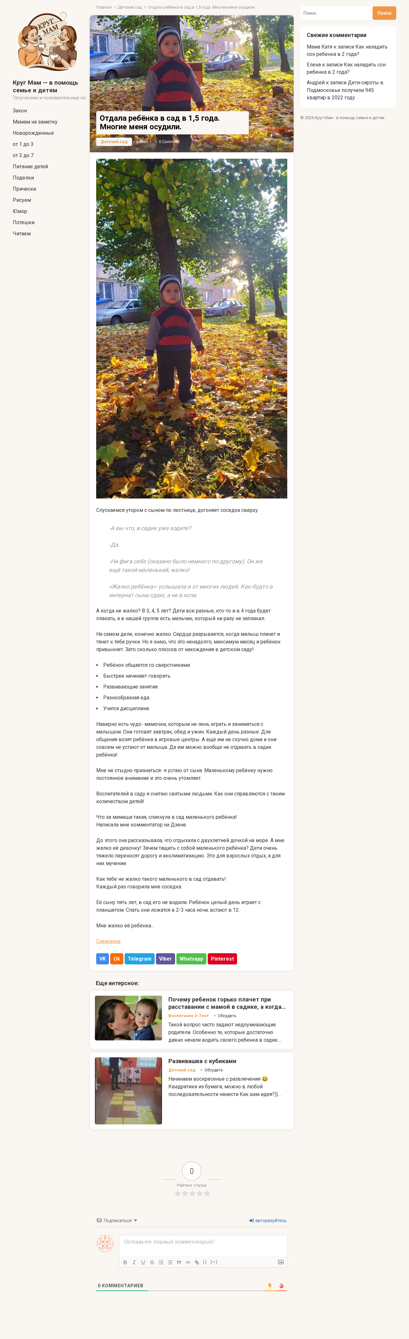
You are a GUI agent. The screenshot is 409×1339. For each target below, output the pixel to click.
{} (205, 1261)
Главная (104, 7)
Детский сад (130, 7)
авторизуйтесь (270, 1220)
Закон (20, 111)
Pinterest (222, 959)
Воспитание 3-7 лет (188, 1015)
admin (142, 141)
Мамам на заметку (35, 122)
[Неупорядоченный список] (170, 1262)
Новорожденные (33, 133)
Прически (24, 189)
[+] (214, 1261)
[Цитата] (178, 1262)
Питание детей (30, 167)
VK (102, 959)
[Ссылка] (196, 1262)
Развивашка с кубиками (202, 1061)
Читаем (22, 234)
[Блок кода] (187, 1262)
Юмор (20, 211)
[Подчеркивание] (143, 1262)
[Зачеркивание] (152, 1262)
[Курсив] (134, 1262)
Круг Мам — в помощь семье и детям (45, 86)
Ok (116, 959)
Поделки (23, 178)
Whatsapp (191, 959)
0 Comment (169, 141)
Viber (165, 959)
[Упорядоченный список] (161, 1262)
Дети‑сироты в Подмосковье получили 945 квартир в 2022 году (345, 90)
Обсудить (227, 1015)
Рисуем (22, 200)
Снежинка (108, 941)
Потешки (24, 222)
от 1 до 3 (23, 144)
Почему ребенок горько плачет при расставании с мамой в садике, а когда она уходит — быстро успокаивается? (225, 1006)
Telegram (139, 959)
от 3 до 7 (23, 155)
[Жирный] (125, 1262)
